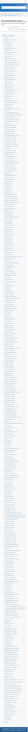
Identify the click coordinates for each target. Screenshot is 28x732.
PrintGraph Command (9, 433)
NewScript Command (9, 362)
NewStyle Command (8, 365)
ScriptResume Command (9, 525)
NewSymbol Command (9, 367)
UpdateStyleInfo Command (10, 660)
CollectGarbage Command (10, 139)
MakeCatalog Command (9, 306)
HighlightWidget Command (10, 275)
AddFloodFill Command (9, 66)
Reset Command (8, 471)
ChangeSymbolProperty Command (11, 119)
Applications (6, 722)
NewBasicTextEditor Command (11, 337)
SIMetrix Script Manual (8, 13)
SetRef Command (8, 573)
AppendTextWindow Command (11, 102)
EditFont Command (8, 242)
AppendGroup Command (9, 100)
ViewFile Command (8, 671)
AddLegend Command (9, 77)
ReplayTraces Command (9, 469)
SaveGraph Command (9, 496)
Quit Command (7, 444)
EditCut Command (8, 237)
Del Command (7, 185)
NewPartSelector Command (10, 352)
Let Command (7, 287)
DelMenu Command (8, 210)
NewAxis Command (8, 335)
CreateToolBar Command (9, 167)
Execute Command (8, 254)
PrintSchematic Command (10, 435)
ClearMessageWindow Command (11, 121)
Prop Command (7, 440)
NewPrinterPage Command (10, 356)
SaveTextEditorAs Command (10, 510)
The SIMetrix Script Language (9, 39)
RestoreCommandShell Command (11, 475)
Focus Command (8, 260)
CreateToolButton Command (10, 169)
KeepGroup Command (9, 285)
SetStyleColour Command (10, 577)
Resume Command (8, 479)
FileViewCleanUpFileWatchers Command (13, 256)
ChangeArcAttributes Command (11, 112)
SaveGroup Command (9, 498)
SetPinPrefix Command (9, 567)
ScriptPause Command (9, 523)
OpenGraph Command (9, 385)
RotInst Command (8, 481)
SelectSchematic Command (10, 538)
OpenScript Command (9, 404)
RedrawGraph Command (9, 458)
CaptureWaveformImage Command (12, 108)
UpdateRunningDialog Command (11, 658)
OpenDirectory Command (9, 381)
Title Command (7, 621)
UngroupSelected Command (10, 631)
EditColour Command (9, 233)
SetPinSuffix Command (9, 569)
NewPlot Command (8, 354)
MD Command (7, 315)
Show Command (8, 590)
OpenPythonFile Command (10, 398)
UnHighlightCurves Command (10, 633)
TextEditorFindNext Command (10, 613)
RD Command (7, 446)
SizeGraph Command (9, 596)
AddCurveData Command (9, 58)
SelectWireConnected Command (11, 546)
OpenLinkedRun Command (10, 389)
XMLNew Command (8, 708)
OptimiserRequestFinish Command (12, 417)
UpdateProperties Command (10, 656)
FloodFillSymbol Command (10, 258)
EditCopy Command (8, 235)
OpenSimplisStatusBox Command (11, 406)
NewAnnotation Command (10, 333)
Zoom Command (8, 719)
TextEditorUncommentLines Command (12, 617)
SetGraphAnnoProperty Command (11, 558)
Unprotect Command (8, 638)
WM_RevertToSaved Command (11, 694)
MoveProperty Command (9, 329)
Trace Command (8, 625)
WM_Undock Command (9, 696)
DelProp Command (8, 212)
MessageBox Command (9, 319)
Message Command (8, 317)
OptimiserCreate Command (10, 415)
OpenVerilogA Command (9, 408)
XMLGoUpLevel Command (10, 706)
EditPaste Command (8, 246)
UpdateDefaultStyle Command (10, 650)
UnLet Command (8, 635)
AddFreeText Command (9, 69)
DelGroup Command (8, 206)
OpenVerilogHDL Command (10, 410)
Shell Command (7, 585)
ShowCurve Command (9, 592)
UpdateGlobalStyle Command (10, 652)
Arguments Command (9, 104)
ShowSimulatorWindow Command (11, 594)
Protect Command (8, 442)
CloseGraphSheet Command (10, 125)
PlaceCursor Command (9, 427)
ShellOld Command (8, 588)
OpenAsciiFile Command (9, 377)
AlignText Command (8, 96)
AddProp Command (8, 83)
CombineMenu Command (9, 142)
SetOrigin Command (8, 565)
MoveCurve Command (9, 323)
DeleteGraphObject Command (10, 198)
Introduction (6, 37)
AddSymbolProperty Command (11, 89)
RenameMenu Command (9, 465)
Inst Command (7, 283)
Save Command (7, 492)
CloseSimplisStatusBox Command (11, 135)
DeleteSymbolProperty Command (11, 202)
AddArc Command (8, 54)
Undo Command (7, 627)
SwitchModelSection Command (11, 598)
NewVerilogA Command (9, 369)
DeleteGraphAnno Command (10, 196)
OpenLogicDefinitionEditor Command (12, 392)
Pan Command (7, 421)
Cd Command (7, 110)
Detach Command (8, 219)
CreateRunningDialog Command (11, 162)
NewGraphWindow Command (10, 342)
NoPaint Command (8, 373)
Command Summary (18, 13)
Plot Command (7, 429)
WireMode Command (9, 677)
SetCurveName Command (10, 552)
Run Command (7, 483)
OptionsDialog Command (9, 419)
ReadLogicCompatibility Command (11, 448)
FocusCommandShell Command (11, 262)
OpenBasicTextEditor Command (11, 379)
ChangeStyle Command (9, 116)
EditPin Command (8, 248)
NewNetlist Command (9, 350)
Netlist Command (8, 331)
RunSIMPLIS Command (9, 490)
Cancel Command (8, 106)
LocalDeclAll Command (9, 302)
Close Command (8, 123)
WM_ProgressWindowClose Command (12, 686)
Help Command (7, 269)
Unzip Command (8, 644)
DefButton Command (8, 177)
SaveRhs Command (8, 500)
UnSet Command (8, 642)
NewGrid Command (8, 344)
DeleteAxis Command (9, 192)
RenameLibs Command (9, 462)
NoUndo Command (8, 375)
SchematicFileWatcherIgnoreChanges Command (14, 515)
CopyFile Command (8, 154)
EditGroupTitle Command (9, 244)
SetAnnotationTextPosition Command (12, 550)
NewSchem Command (9, 360)
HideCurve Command (9, 271)
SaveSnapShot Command (10, 502)
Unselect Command (8, 640)
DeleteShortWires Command (10, 200)
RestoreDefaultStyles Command (11, 477)
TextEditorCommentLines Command (12, 604)
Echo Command (7, 231)
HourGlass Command (9, 279)
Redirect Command (8, 452)
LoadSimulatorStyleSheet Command (12, 298)
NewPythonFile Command (10, 358)
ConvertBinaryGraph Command (11, 146)
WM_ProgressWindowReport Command (13, 692)
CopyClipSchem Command (10, 152)
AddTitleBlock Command (9, 94)
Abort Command (7, 46)
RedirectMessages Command (10, 454)
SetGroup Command (8, 560)
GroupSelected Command (10, 267)
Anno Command (7, 98)
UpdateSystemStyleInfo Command (11, 665)
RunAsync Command (9, 485)
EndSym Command (8, 252)
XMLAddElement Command (10, 702)
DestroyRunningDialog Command (11, 217)
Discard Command (8, 221)
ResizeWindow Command (9, 473)
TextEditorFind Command (9, 610)
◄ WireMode (10, 29)
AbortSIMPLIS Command (9, 48)
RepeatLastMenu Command (10, 467)
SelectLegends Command (10, 535)
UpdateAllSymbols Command (10, 646)
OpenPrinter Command (9, 396)
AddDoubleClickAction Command (11, 62)
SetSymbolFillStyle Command (10, 579)
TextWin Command (8, 619)
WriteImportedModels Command (11, 698)
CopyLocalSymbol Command (10, 156)
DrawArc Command (8, 225)
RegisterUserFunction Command (11, 460)
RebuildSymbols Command (10, 450)
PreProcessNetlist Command (10, 431)
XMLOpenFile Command (9, 713)
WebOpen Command (9, 673)
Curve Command (8, 173)
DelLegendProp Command (10, 208)
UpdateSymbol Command (9, 663)
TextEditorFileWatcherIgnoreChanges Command (14, 606)
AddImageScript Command (10, 75)
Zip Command (7, 717)
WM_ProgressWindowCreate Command (13, 690)
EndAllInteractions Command (10, 250)
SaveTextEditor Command (10, 508)
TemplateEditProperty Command (11, 600)
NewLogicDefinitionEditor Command (12, 348)
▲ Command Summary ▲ (14, 27)
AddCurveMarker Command (10, 60)
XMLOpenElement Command (10, 710)
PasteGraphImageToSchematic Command (13, 423)
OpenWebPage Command (10, 412)
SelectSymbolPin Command (10, 542)
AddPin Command (8, 81)
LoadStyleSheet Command (10, 300)
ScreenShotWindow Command (11, 519)
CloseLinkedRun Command (10, 127)
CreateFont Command (9, 158)
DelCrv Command (8, 187)
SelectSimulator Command (10, 540)
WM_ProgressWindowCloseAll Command (13, 688)
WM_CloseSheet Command (10, 683)
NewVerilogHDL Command (10, 371)
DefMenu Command (8, 183)
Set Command (7, 548)
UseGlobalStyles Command (10, 669)
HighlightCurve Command (9, 273)
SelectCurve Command (9, 531)
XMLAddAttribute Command (10, 700)
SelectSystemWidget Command (11, 544)
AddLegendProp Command (10, 79)
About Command (8, 50)
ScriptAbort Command (9, 521)
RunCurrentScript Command (10, 487)
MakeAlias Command (9, 304)
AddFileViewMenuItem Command (11, 64)
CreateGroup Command (9, 160)
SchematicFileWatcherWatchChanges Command (14, 517)
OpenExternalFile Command (10, 383)
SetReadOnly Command (9, 571)
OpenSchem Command (9, 402)
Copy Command (7, 148)
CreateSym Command (9, 164)
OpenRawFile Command (9, 400)
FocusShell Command (9, 264)
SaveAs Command (8, 494)
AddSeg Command (8, 87)
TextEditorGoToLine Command (11, 615)
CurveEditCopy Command (10, 175)
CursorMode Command (9, 171)
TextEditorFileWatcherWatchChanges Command (14, 608)
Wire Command (7, 675)
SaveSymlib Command (9, 506)
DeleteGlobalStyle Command (10, 194)
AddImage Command (9, 73)
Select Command (8, 529)
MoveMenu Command (9, 327)
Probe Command (8, 437)
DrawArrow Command (9, 227)
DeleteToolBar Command (9, 204)
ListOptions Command (9, 294)
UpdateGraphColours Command (11, 654)
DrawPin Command (8, 229)
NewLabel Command (8, 346)
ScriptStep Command (9, 527)
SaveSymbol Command (9, 504)
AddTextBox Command (9, 91)
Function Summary (7, 41)
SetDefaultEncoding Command (11, 554)
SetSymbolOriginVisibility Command (12, 581)
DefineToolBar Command (9, 179)
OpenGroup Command (9, 387)
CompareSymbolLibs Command (11, 144)
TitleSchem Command (9, 623)
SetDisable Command (9, 556)
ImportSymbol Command (9, 281)
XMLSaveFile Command (9, 715)
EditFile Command (8, 239)
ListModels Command (9, 292)
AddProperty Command (9, 85)
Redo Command (7, 456)
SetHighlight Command (9, 563)
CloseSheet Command (9, 133)
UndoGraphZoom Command (10, 629)
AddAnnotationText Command (10, 52)
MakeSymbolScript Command (10, 308)
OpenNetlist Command (9, 394)
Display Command (8, 223)
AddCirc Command (8, 56)
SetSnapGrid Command (9, 575)
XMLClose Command (9, 704)
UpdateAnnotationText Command (11, 648)
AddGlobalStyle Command (10, 71)
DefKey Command (8, 181)
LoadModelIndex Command (10, 296)
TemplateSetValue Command (10, 602)
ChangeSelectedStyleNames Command (12, 114)
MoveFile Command (8, 325)
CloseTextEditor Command (10, 137)
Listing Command (8, 289)
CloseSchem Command (9, 131)
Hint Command (7, 277)
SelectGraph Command (9, 533)
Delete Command (8, 189)
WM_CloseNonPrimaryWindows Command (13, 681)
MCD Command (7, 312)
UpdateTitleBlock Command (10, 667)
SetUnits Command (8, 583)
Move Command (8, 321)
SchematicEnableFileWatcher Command (13, 512)
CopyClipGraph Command (10, 150)
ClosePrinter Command (9, 129)
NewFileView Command (9, 339)
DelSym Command (8, 214)
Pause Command (8, 425)
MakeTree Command (9, 310)
